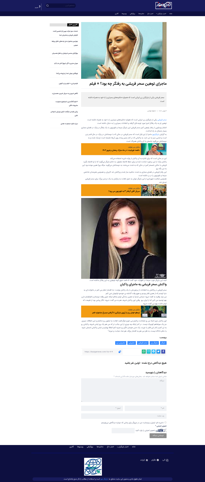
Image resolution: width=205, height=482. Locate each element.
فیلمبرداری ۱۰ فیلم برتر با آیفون (68, 83)
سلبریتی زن (120, 342)
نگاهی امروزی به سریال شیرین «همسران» (65, 93)
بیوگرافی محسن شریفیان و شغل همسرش (65, 53)
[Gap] (165, 460)
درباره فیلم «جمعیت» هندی (69, 124)
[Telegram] (155, 460)
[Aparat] (144, 460)
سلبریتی (132, 342)
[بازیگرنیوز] (163, 5)
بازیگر (163, 342)
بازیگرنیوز (155, 134)
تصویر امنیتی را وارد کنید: (145, 430)
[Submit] (47, 6)
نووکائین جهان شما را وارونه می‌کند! (67, 73)
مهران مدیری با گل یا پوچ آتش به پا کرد (66, 63)
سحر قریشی (162, 120)
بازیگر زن (154, 342)
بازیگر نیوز (104, 478)
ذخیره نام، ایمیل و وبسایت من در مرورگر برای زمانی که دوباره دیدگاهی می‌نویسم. (132, 422)
